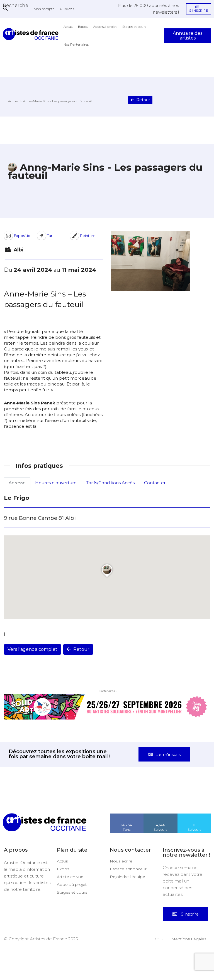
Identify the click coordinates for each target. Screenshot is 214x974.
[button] (15, 5)
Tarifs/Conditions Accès (110, 482)
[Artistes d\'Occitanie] (32, 34)
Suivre (160, 815)
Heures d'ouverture (56, 482)
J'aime (126, 815)
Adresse (17, 482)
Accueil (13, 101)
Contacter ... (156, 482)
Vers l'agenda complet (32, 649)
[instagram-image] (13, 800)
